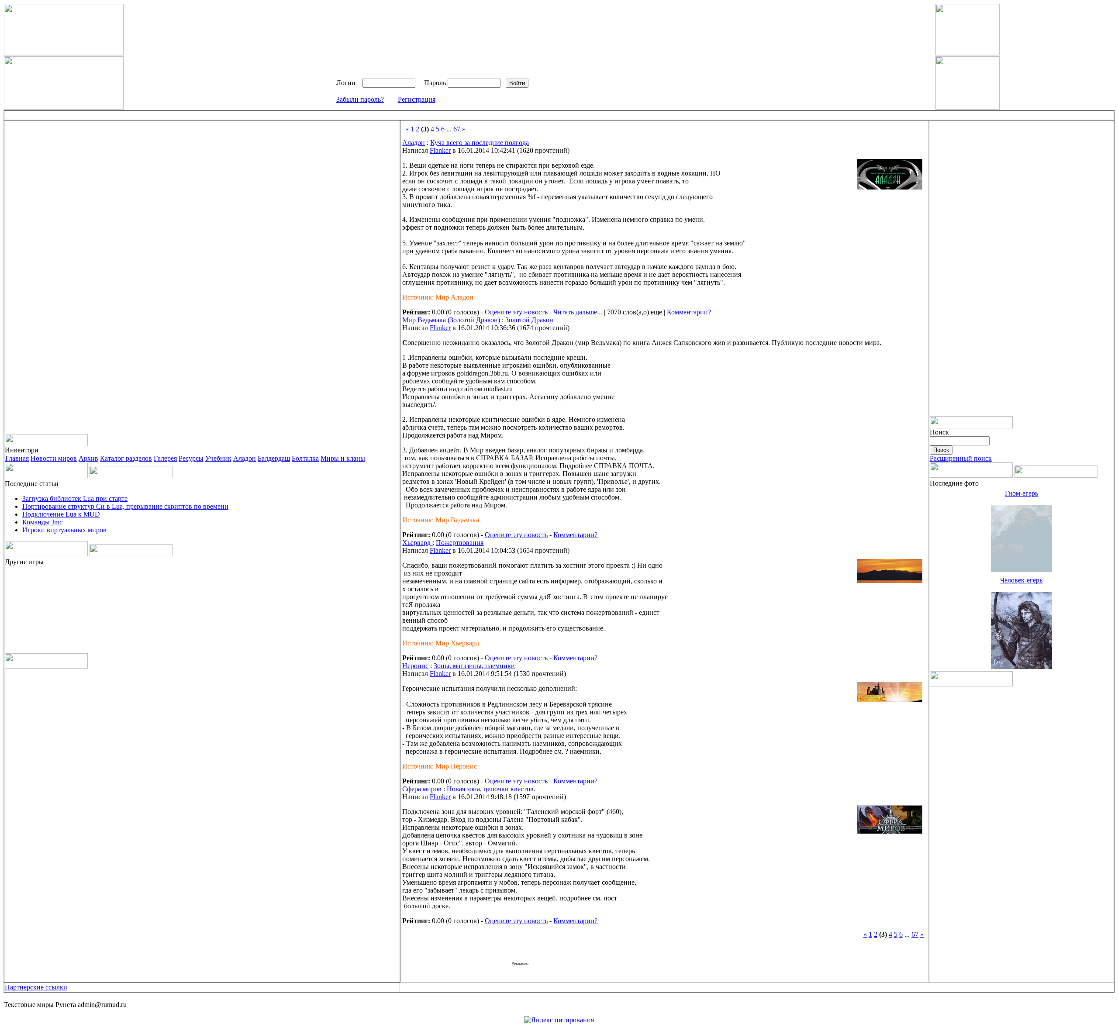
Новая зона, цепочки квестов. (491, 789)
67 (456, 129)
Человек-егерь (1021, 580)
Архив (88, 458)
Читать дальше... (577, 312)
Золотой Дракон (529, 320)
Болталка (305, 458)
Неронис (415, 665)
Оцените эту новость (516, 312)
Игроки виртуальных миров (64, 530)
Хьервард (417, 542)
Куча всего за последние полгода (479, 142)
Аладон (244, 458)
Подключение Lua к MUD (61, 514)
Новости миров (54, 458)
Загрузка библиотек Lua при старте (75, 498)
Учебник (218, 458)
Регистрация (416, 99)
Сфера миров (422, 789)
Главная (17, 458)
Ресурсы (191, 458)
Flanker (440, 150)
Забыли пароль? (360, 99)
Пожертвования (459, 542)
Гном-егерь (1021, 493)
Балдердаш (274, 458)
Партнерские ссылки (36, 987)
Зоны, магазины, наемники (474, 665)
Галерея (165, 458)
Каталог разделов (126, 458)
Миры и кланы (343, 458)
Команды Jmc (42, 522)
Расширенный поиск (961, 458)
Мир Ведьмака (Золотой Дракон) (451, 320)
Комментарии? (689, 312)
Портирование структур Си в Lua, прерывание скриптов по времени (125, 506)
